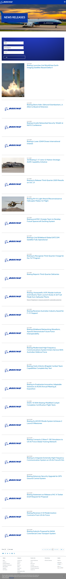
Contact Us (33, 569)
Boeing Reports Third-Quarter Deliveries (43, 274)
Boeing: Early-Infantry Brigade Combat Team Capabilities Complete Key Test (45, 367)
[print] (12, 553)
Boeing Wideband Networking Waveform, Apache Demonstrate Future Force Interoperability (43, 331)
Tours (32, 562)
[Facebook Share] (5, 553)
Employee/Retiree (6, 563)
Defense (18, 562)
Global (18, 569)
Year (4, 40)
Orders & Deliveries (34, 560)
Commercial (19, 560)
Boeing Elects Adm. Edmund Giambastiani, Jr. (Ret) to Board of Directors (45, 106)
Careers (18, 572)
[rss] (14, 553)
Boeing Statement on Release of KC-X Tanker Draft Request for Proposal (45, 496)
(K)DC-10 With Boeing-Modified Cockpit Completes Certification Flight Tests (43, 404)
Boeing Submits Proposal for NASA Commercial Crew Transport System (41, 532)
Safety (18, 566)
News (4, 560)
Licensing (32, 565)
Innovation (19, 568)
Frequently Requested (35, 568)
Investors (4, 562)
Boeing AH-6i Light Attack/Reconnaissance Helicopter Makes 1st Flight (44, 200)
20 (61, 549)
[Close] (64, 576)
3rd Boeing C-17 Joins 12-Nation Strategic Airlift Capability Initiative (43, 161)
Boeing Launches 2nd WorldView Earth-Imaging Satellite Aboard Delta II (43, 66)
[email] (3, 553)
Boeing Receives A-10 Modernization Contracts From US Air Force (41, 514)
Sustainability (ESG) (21, 571)
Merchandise (5, 566)
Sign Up (58, 560)
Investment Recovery (35, 566)
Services (19, 565)
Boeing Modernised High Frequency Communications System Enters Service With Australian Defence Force (45, 350)
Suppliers (4, 568)
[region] (33, 576)
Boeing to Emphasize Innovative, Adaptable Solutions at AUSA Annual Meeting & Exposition (44, 386)
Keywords (6, 49)
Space (18, 563)
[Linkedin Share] (8, 553)
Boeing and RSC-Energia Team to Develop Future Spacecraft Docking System (44, 220)
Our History (5, 569)
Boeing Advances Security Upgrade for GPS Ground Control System (44, 477)
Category (5, 45)
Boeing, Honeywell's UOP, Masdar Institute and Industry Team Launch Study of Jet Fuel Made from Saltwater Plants (44, 295)
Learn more (11, 577)
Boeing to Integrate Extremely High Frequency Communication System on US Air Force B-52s (45, 459)
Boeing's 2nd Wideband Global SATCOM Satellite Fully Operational (43, 238)
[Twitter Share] (10, 553)
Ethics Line (33, 563)
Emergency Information (7, 565)
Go (6, 57)
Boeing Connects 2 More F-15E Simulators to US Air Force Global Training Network (45, 440)
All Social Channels (48, 560)
